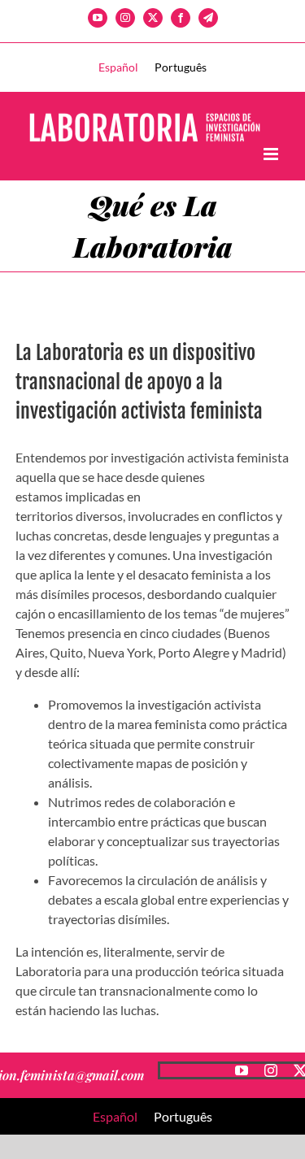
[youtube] (241, 1070)
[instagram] (270, 1070)
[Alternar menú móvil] (272, 154)
